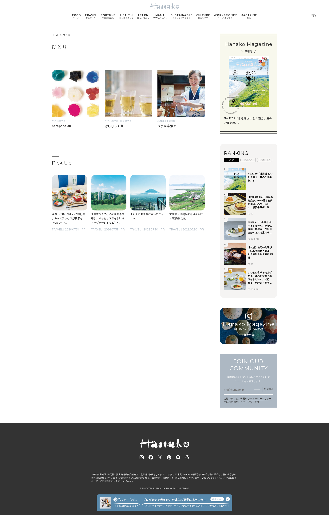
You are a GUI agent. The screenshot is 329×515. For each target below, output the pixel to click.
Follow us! (248, 334)
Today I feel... (127, 499)
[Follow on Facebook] (150, 457)
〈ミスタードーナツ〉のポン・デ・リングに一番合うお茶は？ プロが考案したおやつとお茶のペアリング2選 (188, 506)
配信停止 (268, 389)
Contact (129, 481)
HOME (56, 35)
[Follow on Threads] (187, 457)
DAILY (231, 160)
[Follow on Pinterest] (169, 457)
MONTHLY (265, 160)
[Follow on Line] (178, 457)
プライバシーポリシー (260, 398)
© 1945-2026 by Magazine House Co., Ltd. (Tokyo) (164, 488)
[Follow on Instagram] (141, 457)
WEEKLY (248, 160)
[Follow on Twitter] (159, 457)
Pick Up (62, 163)
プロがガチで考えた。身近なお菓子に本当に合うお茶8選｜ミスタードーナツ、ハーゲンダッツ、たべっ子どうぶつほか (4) (174, 500)
